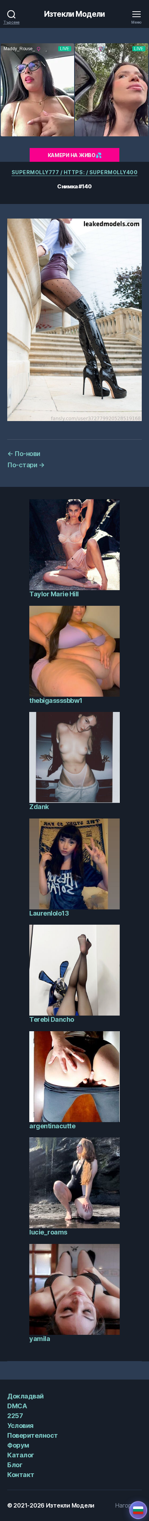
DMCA (17, 1406)
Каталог (20, 1455)
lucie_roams (48, 1232)
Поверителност (32, 1435)
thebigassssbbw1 (55, 700)
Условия (20, 1425)
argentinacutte (52, 1126)
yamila (39, 1338)
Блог (14, 1465)
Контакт (20, 1474)
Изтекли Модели (74, 14)
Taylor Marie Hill (54, 594)
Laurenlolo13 (49, 913)
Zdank (39, 806)
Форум (18, 1445)
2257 (15, 1416)
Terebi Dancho (51, 1019)
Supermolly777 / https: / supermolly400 (75, 172)
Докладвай (25, 1396)
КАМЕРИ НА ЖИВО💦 (75, 155)
